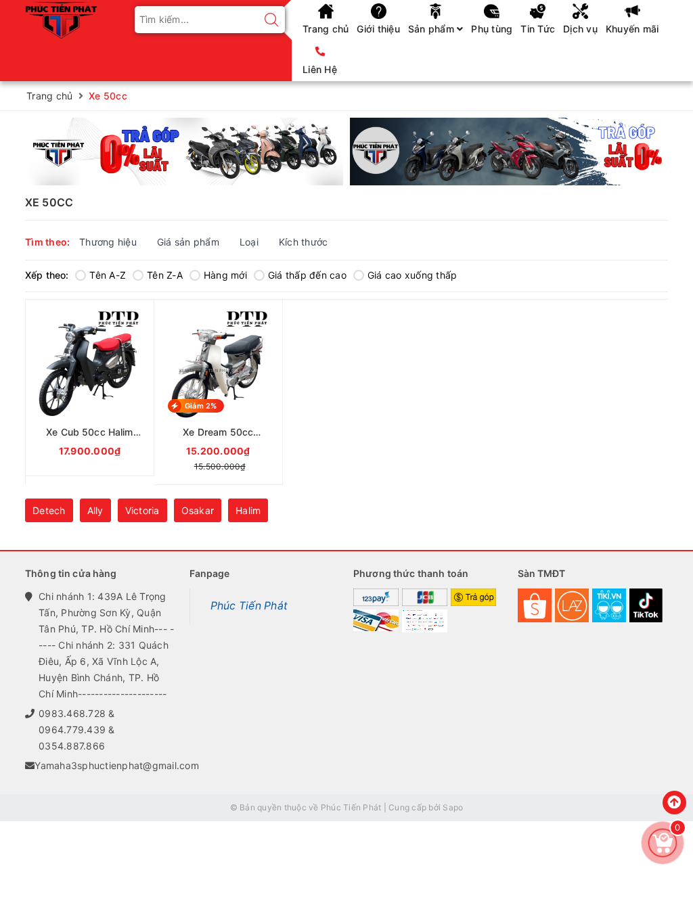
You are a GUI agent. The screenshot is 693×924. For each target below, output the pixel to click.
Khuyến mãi (632, 28)
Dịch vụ (580, 28)
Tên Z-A (165, 275)
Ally (95, 510)
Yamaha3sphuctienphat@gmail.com (117, 765)
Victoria (142, 510)
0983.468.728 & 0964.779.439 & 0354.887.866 (77, 730)
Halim (248, 510)
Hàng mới (225, 275)
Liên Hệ (320, 69)
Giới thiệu (378, 28)
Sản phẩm (432, 28)
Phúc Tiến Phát (249, 605)
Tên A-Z (107, 275)
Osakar (198, 510)
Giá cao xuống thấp (412, 275)
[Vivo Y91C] (509, 151)
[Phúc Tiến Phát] (61, 18)
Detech (49, 510)
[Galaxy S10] (184, 151)
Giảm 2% (201, 406)
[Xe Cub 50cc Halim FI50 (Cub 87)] (90, 388)
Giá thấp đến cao (307, 275)
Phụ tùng (491, 28)
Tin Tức (537, 28)
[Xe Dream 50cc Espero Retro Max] (218, 392)
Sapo (453, 807)
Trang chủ (326, 28)
